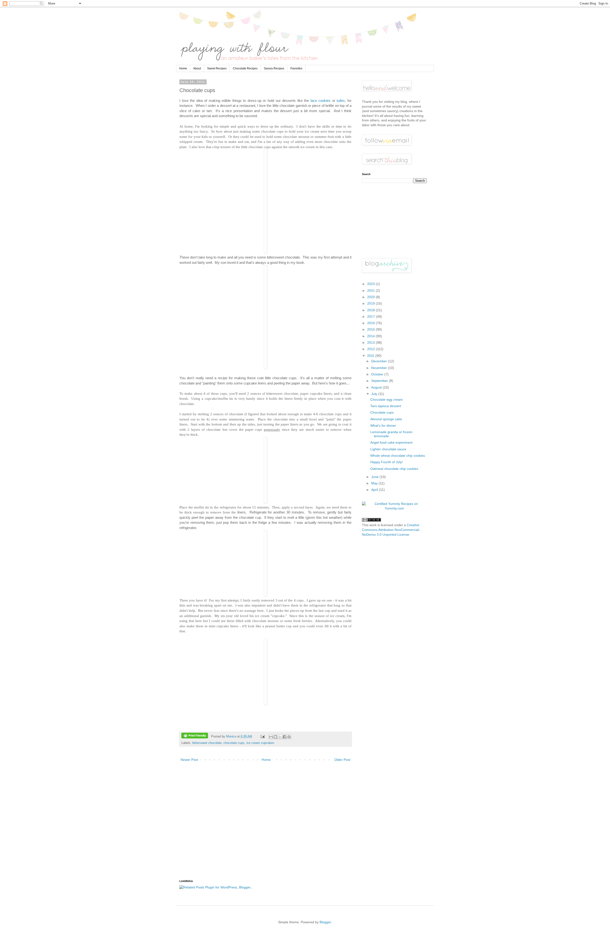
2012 (371, 349)
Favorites (296, 68)
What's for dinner (383, 425)
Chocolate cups (382, 412)
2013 (371, 342)
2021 (371, 290)
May (375, 483)
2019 (371, 303)
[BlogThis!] (275, 736)
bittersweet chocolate (207, 743)
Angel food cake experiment (391, 442)
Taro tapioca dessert (385, 406)
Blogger (325, 922)
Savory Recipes (274, 68)
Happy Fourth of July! (386, 462)
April (375, 490)
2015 (371, 329)
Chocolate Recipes (245, 68)
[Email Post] (262, 736)
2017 (371, 316)
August (377, 387)
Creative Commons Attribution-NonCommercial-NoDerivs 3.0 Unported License (391, 529)
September (380, 381)
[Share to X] (280, 736)
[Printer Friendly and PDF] (194, 736)
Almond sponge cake (386, 419)
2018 (371, 310)
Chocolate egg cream (386, 399)
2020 (371, 297)
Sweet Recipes (217, 68)
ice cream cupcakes (260, 743)
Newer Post (189, 760)
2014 (371, 336)
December (379, 361)
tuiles (341, 101)
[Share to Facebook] (284, 736)
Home (183, 68)
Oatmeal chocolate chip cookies (394, 469)
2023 (371, 284)
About (197, 68)
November (379, 368)
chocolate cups (234, 743)
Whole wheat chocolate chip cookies (397, 455)
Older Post (342, 760)
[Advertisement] (265, 820)
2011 (371, 356)
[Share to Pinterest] (289, 736)
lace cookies (320, 101)
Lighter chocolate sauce (388, 449)
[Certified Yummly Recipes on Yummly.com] (394, 508)
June (375, 477)
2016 (371, 323)
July (374, 394)
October (377, 374)
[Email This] (271, 736)
